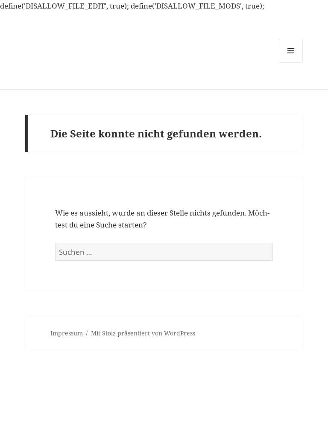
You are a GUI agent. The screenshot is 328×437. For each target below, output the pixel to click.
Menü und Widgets (291, 62)
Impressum (66, 333)
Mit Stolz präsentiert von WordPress (143, 333)
